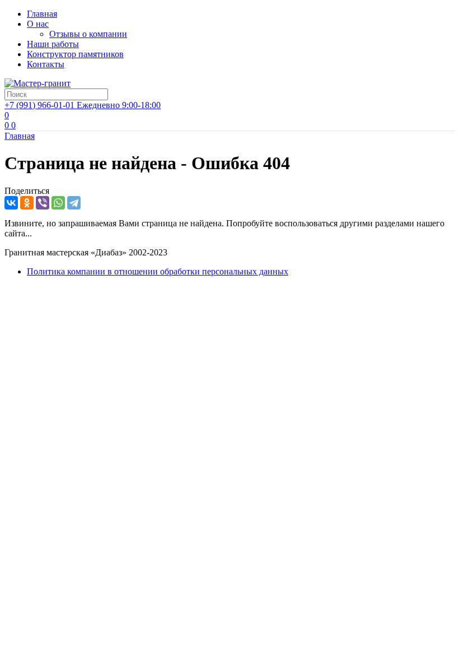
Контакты (45, 64)
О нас (38, 24)
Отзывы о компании (88, 34)
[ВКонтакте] (11, 203)
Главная (42, 13)
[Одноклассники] (27, 203)
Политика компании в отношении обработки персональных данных (157, 271)
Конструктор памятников (75, 54)
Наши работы (53, 44)
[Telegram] (74, 203)
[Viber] (42, 203)
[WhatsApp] (58, 203)
